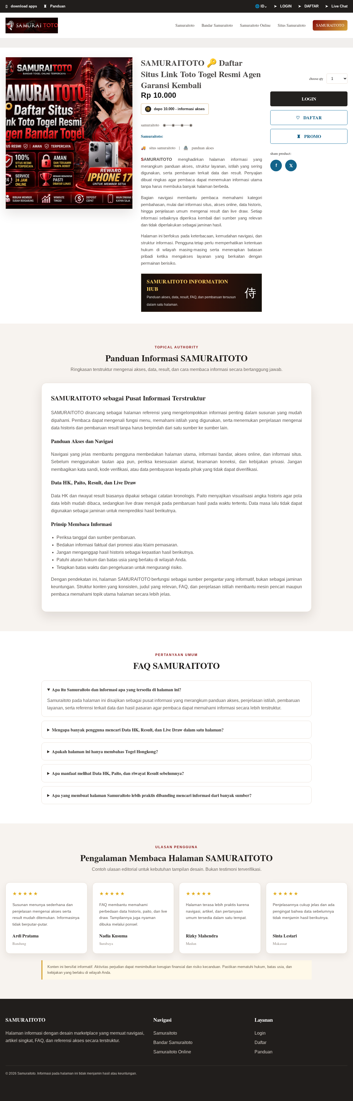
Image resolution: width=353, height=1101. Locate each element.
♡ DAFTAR (309, 117)
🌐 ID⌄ (261, 6)
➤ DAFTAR (308, 6)
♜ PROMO (309, 136)
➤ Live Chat (336, 6)
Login (260, 1033)
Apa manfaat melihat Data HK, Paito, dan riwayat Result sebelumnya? (118, 773)
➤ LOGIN (283, 6)
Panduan (263, 1052)
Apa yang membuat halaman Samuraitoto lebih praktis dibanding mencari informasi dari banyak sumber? (152, 795)
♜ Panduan (54, 6)
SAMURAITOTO (330, 25)
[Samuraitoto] (32, 25)
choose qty (316, 78)
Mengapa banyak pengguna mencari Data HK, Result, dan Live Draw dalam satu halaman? (138, 729)
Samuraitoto (184, 25)
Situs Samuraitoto (292, 25)
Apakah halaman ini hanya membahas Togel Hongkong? (105, 751)
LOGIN (309, 99)
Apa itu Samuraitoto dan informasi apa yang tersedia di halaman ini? (116, 689)
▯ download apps (21, 6)
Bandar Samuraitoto (217, 25)
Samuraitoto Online (255, 25)
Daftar (260, 1042)
